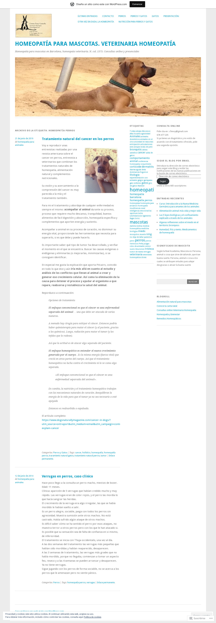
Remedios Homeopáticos (169, 318)
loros (137, 218)
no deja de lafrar (136, 237)
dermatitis (148, 166)
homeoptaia (135, 203)
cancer (78, 452)
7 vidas (133, 131)
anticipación (135, 144)
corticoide (135, 166)
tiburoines (139, 249)
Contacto (108, 16)
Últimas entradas (88, 16)
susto (132, 249)
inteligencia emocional (139, 211)
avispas (137, 147)
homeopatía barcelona (137, 196)
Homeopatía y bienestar (168, 314)
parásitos (148, 237)
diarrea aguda (135, 170)
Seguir (163, 181)
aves (131, 147)
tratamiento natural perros (87, 455)
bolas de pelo (147, 147)
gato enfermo (135, 183)
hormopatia (143, 206)
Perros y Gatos (139, 16)
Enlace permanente (106, 582)
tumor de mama (136, 252)
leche (140, 213)
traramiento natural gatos (61, 455)
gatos (145, 182)
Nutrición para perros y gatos (136, 21)
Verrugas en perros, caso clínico (67, 476)
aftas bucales (135, 134)
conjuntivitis (145, 164)
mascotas (139, 222)
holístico (86, 452)
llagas (132, 218)
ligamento (147, 216)
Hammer (141, 186)
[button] (101, 170)
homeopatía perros (76, 582)
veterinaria (136, 254)
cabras (144, 150)
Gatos (155, 16)
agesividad (145, 134)
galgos (140, 180)
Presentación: (171, 16)
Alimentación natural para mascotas (174, 301)
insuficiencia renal (137, 208)
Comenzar (137, 4)
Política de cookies (92, 617)
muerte (143, 234)
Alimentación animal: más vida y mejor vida (180, 211)
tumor (104, 455)
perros (140, 240)
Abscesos (146, 131)
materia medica (136, 226)
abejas (139, 131)
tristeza (149, 248)
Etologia (134, 174)
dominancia (135, 172)
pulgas (146, 244)
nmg (149, 234)
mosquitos (134, 234)
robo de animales (137, 246)
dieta (144, 170)
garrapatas (148, 180)
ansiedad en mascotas (143, 142)
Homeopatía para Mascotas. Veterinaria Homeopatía (95, 43)
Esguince (144, 172)
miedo (141, 231)
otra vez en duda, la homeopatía (96, 21)
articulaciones (146, 144)
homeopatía (97, 452)
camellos (133, 153)
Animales (135, 136)
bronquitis (136, 149)
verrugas (91, 582)
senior (148, 246)
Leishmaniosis (136, 216)
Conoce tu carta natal (167, 306)
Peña (141, 244)
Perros (122, 16)
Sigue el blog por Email (173, 160)
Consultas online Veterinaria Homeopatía (176, 310)
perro (132, 241)
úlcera (143, 257)
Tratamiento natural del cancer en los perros (78, 139)
